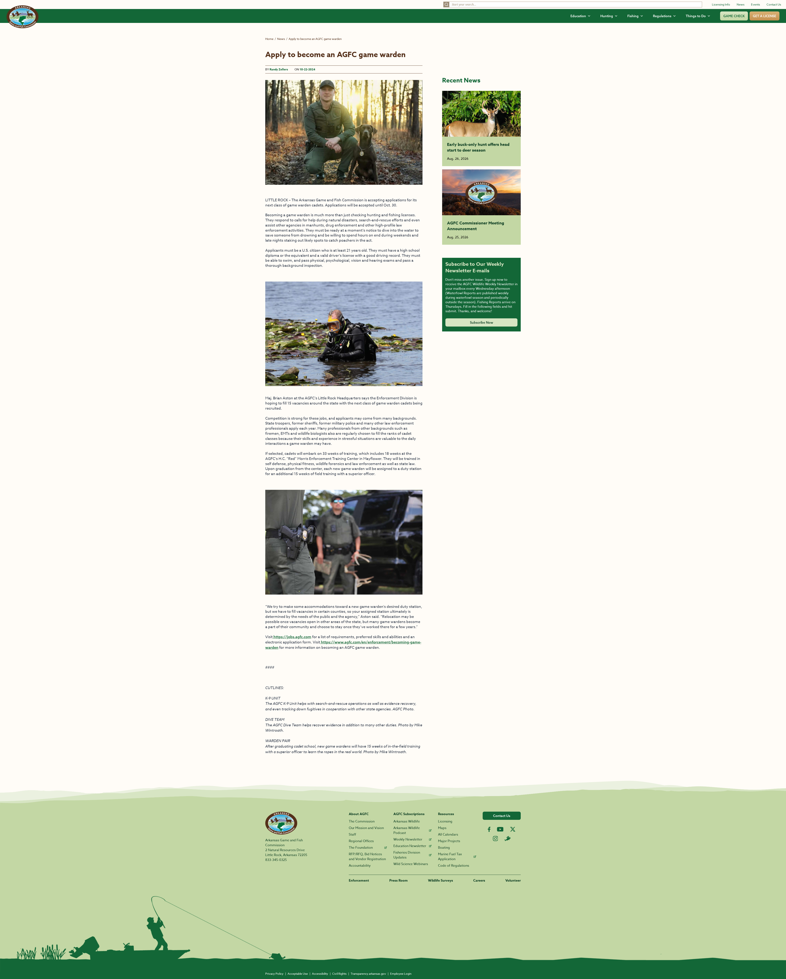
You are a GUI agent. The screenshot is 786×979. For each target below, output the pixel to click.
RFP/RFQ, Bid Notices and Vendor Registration (367, 857)
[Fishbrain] (507, 838)
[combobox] (572, 4)
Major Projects (449, 841)
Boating (444, 847)
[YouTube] (500, 829)
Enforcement (359, 880)
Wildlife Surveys (440, 880)
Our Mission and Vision (366, 828)
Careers (479, 880)
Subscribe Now (481, 322)
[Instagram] (495, 838)
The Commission (362, 821)
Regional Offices (361, 841)
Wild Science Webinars (410, 864)
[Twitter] (513, 829)
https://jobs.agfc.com (292, 636)
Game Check (734, 16)
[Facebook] (489, 829)
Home (269, 39)
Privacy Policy (274, 974)
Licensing (445, 821)
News (740, 4)
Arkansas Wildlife (406, 821)
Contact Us (774, 4)
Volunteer (513, 880)
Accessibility (320, 974)
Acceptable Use (298, 974)
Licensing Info (721, 4)
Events (755, 4)
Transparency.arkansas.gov (368, 974)
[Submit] (446, 4)
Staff (352, 834)
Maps (442, 828)
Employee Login (400, 974)
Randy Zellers (279, 69)
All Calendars (448, 834)
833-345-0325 (276, 859)
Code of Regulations (453, 865)
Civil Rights (339, 974)
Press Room (398, 880)
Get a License (764, 16)
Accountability (360, 865)
